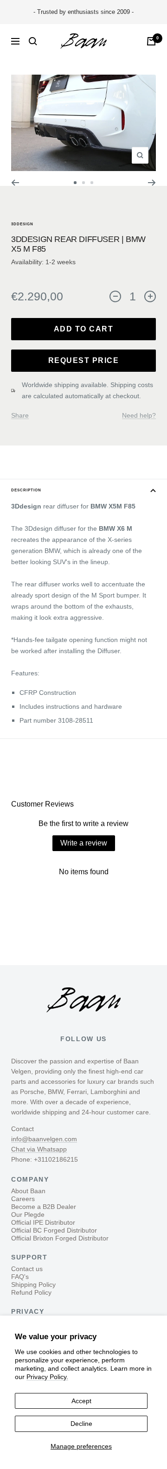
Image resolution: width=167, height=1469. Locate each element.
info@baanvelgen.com (44, 1139)
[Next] (152, 182)
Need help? (139, 415)
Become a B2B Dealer (43, 1206)
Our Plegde (28, 1214)
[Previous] (15, 182)
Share (20, 415)
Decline (81, 1423)
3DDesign (22, 224)
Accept (81, 1401)
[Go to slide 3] (91, 182)
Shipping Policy (33, 1284)
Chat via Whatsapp (39, 1149)
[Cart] (151, 41)
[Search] (33, 41)
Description (26, 490)
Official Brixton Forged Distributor (60, 1238)
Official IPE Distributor (43, 1222)
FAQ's (20, 1276)
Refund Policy (31, 1292)
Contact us (27, 1268)
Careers (23, 1198)
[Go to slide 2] (83, 182)
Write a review (83, 843)
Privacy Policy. (47, 1376)
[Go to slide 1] (75, 182)
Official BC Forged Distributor (54, 1230)
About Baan (28, 1191)
